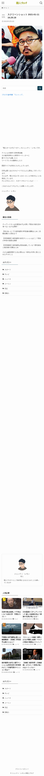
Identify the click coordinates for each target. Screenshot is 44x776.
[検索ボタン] (41, 3)
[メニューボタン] (3, 3)
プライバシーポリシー (22, 769)
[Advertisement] (22, 121)
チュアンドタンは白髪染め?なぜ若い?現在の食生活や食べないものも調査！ (22, 225)
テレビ (7, 274)
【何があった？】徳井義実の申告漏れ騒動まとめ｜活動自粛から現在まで (22, 232)
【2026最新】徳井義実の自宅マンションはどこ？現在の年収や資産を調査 (22, 239)
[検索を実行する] (39, 88)
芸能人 (7, 293)
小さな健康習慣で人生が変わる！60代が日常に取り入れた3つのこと (22, 253)
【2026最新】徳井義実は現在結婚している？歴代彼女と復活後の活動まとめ (22, 246)
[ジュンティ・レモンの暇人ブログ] (22, 3)
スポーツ (8, 270)
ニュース (8, 279)
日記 (6, 288)
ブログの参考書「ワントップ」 (13, 95)
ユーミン (8, 284)
